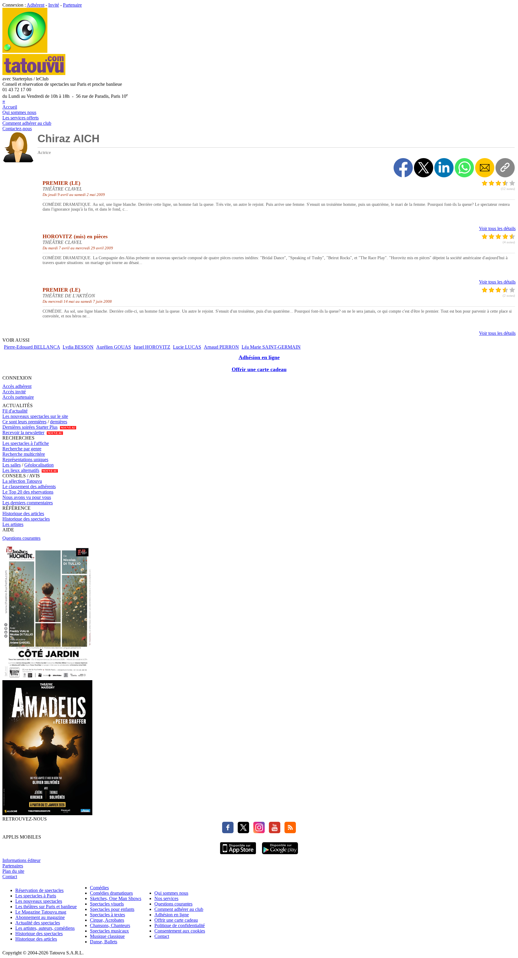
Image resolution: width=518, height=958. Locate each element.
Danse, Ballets (103, 941)
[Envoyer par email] (484, 167)
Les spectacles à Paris (35, 895)
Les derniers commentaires (27, 502)
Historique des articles (23, 513)
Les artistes (12, 524)
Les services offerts (20, 117)
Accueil (9, 107)
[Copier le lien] (505, 167)
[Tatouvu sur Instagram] (257, 831)
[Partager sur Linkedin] (444, 167)
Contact (9, 876)
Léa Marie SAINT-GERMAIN (271, 347)
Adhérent (35, 5)
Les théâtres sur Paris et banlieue (46, 906)
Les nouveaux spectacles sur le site (35, 416)
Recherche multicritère (23, 454)
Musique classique (107, 936)
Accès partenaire (18, 397)
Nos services (166, 898)
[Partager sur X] (423, 167)
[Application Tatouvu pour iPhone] (238, 854)
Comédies (99, 887)
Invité (53, 5)
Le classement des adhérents (29, 486)
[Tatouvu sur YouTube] (273, 831)
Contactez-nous (17, 128)
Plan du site (13, 871)
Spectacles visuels (107, 903)
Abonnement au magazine (40, 917)
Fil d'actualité (15, 410)
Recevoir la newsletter (23, 432)
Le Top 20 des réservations (27, 491)
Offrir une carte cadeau (259, 369)
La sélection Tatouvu (22, 481)
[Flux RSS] (288, 831)
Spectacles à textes (107, 914)
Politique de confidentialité (179, 925)
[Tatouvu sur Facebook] (228, 831)
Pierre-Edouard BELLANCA (32, 347)
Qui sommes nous (19, 112)
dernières (58, 421)
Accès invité (14, 391)
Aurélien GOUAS (113, 347)
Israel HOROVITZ (152, 347)
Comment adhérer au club (26, 123)
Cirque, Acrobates (107, 920)
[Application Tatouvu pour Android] (280, 854)
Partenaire (72, 5)
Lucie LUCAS (187, 347)
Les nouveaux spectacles (38, 901)
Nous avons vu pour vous (26, 497)
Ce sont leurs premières (24, 421)
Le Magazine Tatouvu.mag (40, 911)
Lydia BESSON (78, 347)
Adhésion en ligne (259, 357)
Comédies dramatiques (111, 893)
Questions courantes (21, 538)
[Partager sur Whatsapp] (464, 167)
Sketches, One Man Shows (115, 898)
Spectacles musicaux (109, 930)
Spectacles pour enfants (112, 909)
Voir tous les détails (497, 228)
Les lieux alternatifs (20, 470)
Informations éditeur (21, 860)
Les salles (11, 464)
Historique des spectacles (26, 518)
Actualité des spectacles (37, 922)
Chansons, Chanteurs (110, 925)
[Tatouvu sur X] (242, 831)
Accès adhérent (16, 386)
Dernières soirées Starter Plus (30, 427)
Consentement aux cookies (179, 930)
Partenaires (12, 865)
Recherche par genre (21, 448)
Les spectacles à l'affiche (25, 443)
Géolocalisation (39, 464)
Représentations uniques (25, 459)
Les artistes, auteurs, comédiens (45, 928)
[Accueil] (24, 51)
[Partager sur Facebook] (403, 167)
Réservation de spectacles (39, 890)
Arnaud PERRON (221, 347)
